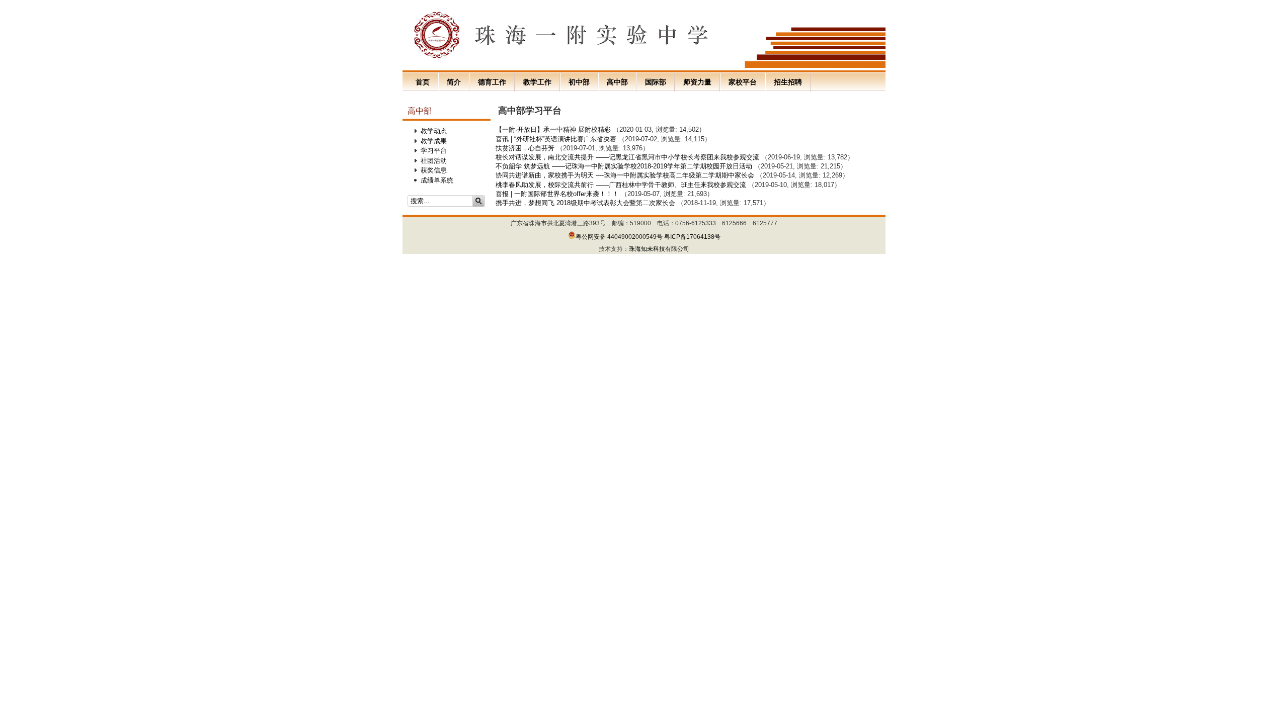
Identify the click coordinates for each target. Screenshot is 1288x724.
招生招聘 (788, 82)
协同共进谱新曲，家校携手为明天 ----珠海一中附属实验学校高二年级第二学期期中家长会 (625, 175)
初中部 (579, 82)
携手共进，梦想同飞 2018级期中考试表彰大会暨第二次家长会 (585, 203)
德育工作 (492, 82)
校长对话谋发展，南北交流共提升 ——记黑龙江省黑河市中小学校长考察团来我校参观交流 (627, 157)
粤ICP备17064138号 (692, 236)
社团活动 (434, 160)
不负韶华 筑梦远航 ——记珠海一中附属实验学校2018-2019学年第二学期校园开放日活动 (624, 166)
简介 (454, 82)
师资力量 (697, 82)
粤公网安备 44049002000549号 (619, 236)
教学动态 (434, 131)
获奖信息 (434, 170)
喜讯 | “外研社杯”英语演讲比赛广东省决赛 (557, 139)
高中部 (617, 82)
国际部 (655, 82)
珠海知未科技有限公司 (659, 248)
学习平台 (434, 150)
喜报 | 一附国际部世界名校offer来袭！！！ (557, 194)
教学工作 (537, 82)
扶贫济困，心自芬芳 (525, 148)
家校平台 (743, 82)
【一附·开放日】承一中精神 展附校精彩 (553, 129)
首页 (423, 82)
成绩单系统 (437, 180)
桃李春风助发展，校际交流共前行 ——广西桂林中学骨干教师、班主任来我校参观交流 (621, 185)
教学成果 (434, 141)
